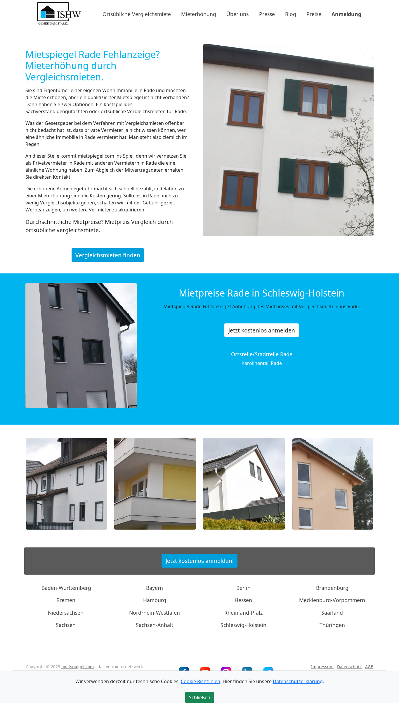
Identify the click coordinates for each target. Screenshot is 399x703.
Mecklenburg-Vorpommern (332, 600)
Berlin (243, 587)
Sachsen (66, 624)
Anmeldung (346, 13)
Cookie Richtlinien (200, 681)
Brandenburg (332, 587)
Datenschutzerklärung (298, 681)
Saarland (332, 612)
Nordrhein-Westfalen (154, 612)
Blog (290, 13)
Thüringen (332, 624)
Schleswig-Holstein (243, 624)
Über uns (237, 13)
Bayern (154, 587)
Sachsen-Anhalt (154, 624)
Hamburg (154, 600)
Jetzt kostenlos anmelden (261, 330)
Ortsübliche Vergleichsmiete (137, 13)
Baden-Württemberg (66, 587)
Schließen (199, 697)
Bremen (65, 600)
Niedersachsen (66, 612)
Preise (313, 13)
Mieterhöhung (198, 13)
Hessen (243, 600)
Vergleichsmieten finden (107, 255)
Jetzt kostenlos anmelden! (200, 561)
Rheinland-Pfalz (243, 612)
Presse (267, 13)
